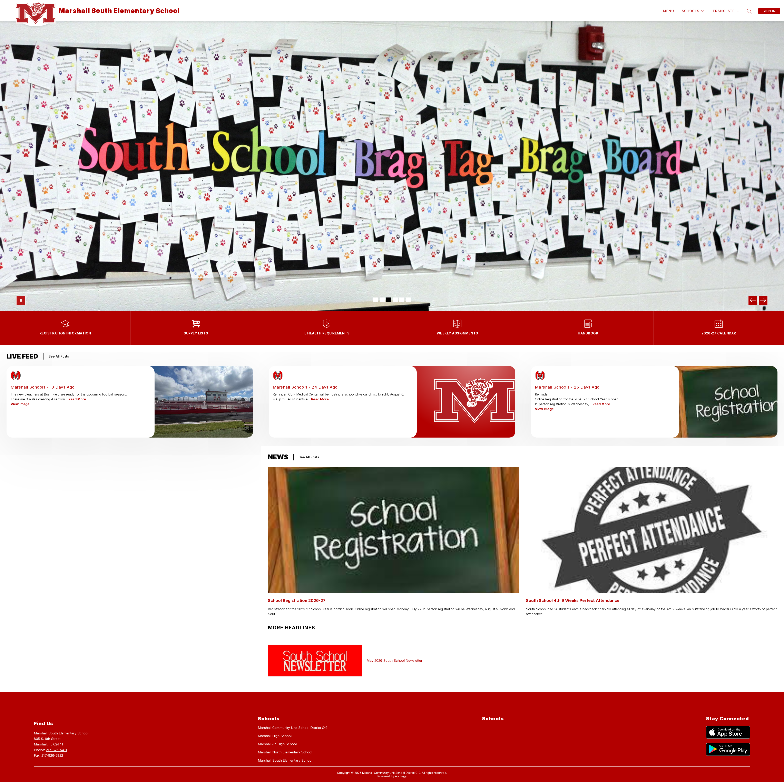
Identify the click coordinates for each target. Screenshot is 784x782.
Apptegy (401, 776)
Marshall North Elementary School (285, 752)
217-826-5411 (56, 750)
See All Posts (59, 356)
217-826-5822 (52, 755)
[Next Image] (763, 300)
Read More (77, 399)
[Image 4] (395, 299)
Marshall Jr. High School (277, 744)
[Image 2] (382, 299)
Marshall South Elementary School (285, 760)
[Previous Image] (752, 300)
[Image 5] (401, 299)
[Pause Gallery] (21, 300)
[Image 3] (388, 299)
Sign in (769, 11)
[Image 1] (375, 299)
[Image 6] (408, 299)
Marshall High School (275, 736)
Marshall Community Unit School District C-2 (292, 728)
